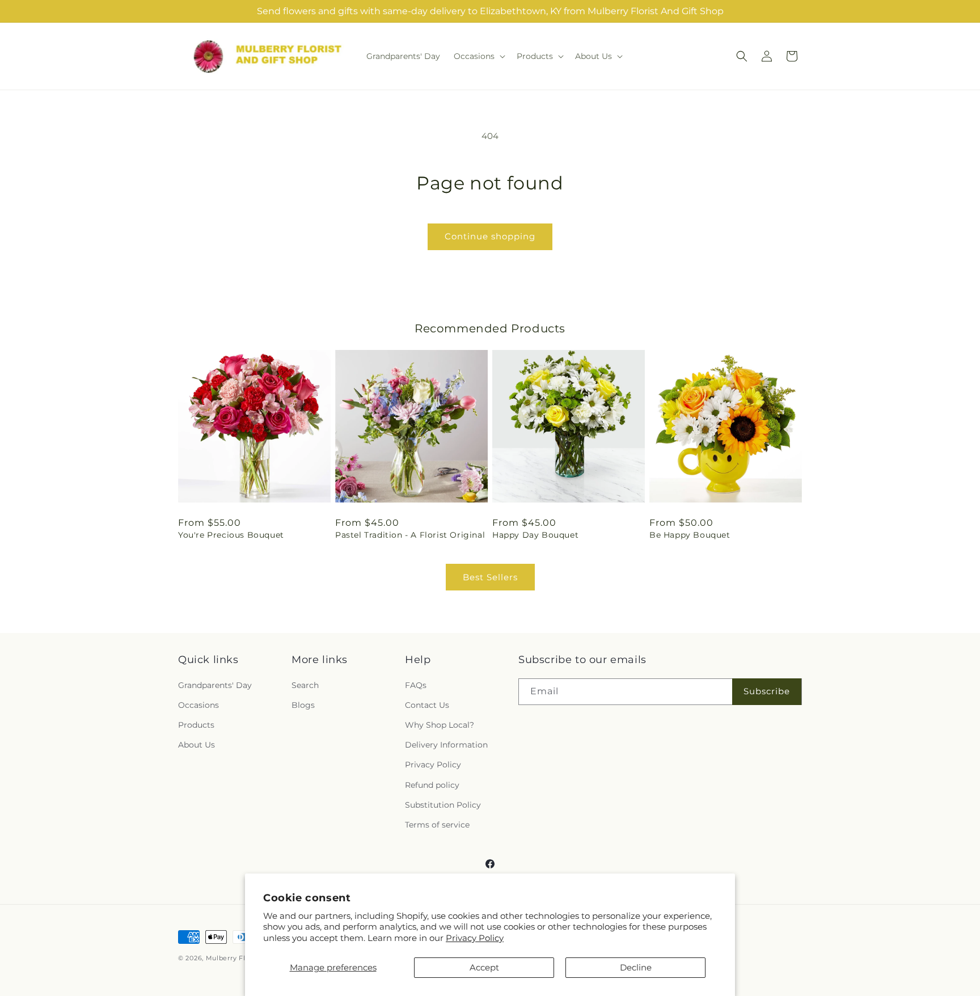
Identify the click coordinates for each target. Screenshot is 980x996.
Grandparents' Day (215, 685)
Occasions (198, 705)
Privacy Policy (475, 937)
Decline (636, 967)
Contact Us (427, 705)
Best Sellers (490, 577)
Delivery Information (446, 745)
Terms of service (437, 825)
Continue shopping (490, 236)
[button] (478, 56)
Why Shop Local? (439, 725)
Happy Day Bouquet (535, 535)
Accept (484, 967)
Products (196, 725)
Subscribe (767, 691)
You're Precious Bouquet (231, 535)
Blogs (303, 705)
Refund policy (432, 785)
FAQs (415, 685)
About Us (196, 745)
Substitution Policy (443, 805)
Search (305, 685)
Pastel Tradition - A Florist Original (410, 535)
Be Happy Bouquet (689, 535)
